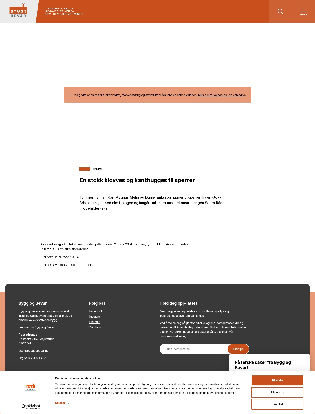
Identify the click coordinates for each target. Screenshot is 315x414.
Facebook (96, 311)
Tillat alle (277, 380)
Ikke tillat (277, 404)
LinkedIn (94, 322)
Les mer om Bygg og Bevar (36, 327)
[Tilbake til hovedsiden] (19, 11)
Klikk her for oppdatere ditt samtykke (222, 95)
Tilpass (275, 392)
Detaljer (60, 402)
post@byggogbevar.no (34, 350)
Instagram (95, 316)
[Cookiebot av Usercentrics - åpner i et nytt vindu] (31, 407)
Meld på (238, 349)
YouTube (95, 327)
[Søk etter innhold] (280, 11)
